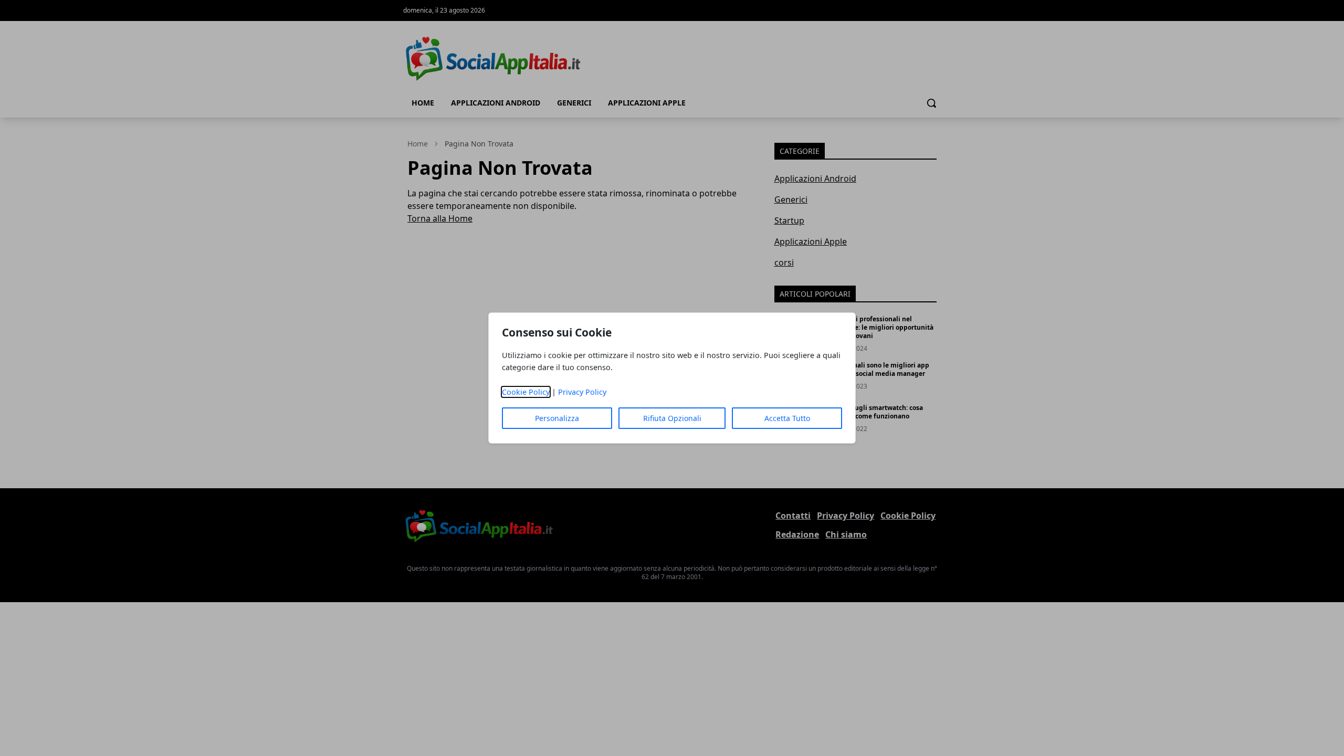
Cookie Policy (526, 392)
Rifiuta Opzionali (672, 418)
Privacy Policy (582, 392)
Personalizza (557, 418)
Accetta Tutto (787, 418)
